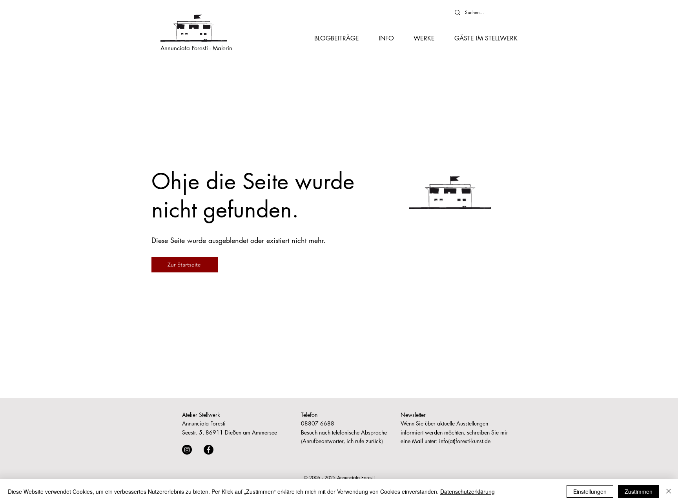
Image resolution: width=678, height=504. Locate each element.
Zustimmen (638, 491)
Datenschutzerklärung (467, 491)
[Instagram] (187, 450)
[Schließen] (668, 491)
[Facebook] (208, 450)
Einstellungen (590, 491)
